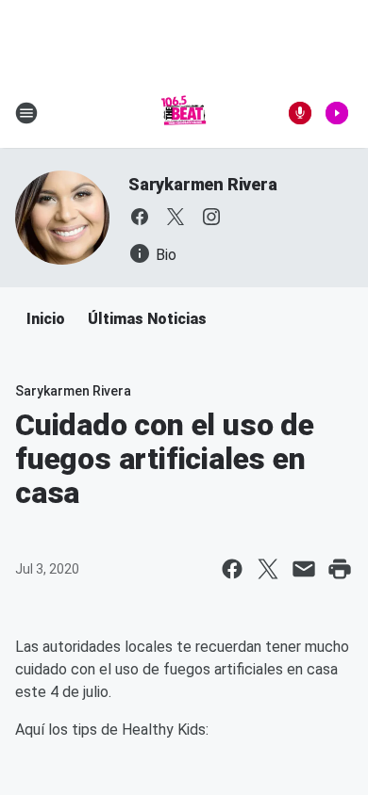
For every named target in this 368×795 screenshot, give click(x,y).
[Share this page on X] (268, 569)
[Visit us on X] (175, 216)
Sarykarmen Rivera (202, 184)
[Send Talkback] (300, 113)
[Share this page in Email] (304, 569)
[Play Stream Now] (337, 113)
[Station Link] (184, 113)
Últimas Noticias (147, 319)
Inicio (45, 319)
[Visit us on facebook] (139, 216)
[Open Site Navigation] (26, 113)
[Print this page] (339, 569)
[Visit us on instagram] (211, 216)
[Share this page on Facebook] (232, 569)
